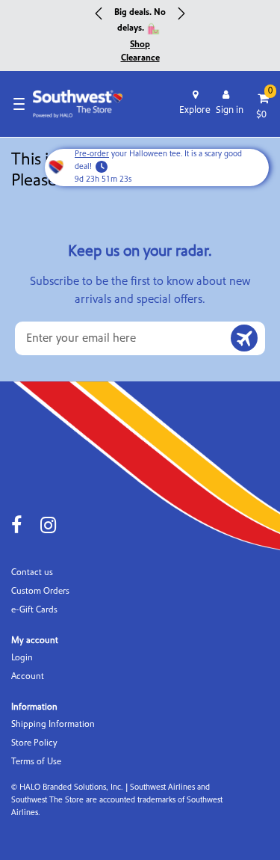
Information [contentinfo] (34, 707)
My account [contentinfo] (34, 640)
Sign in (229, 110)
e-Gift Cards (34, 609)
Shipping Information (53, 724)
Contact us (32, 572)
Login (22, 657)
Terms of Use (36, 761)
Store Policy (34, 743)
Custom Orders (40, 591)
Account (27, 676)
